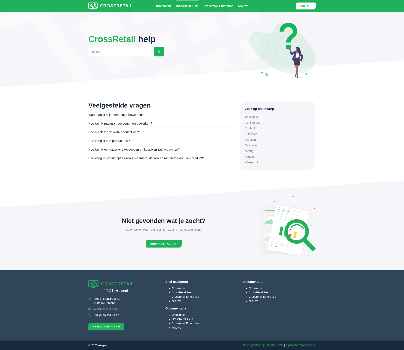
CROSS (116, 5)
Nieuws (243, 6)
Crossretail (163, 6)
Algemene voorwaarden (301, 345)
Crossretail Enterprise (218, 6)
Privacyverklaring (254, 345)
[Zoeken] (159, 51)
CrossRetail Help (187, 6)
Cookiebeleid (275, 345)
